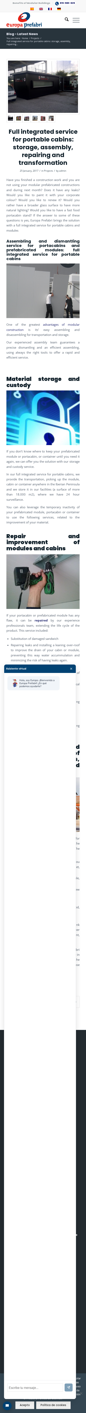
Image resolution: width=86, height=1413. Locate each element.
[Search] (65, 20)
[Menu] (74, 20)
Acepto (25, 1405)
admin (62, 170)
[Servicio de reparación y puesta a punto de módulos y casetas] (19, 118)
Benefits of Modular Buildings (31, 3)
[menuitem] (31, 3)
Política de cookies (53, 1405)
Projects (48, 170)
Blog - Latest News (22, 34)
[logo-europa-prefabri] (35, 20)
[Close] (71, 669)
